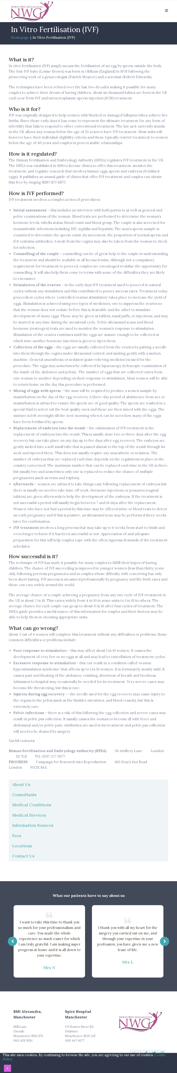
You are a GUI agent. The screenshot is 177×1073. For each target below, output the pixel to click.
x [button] (7, 1068)
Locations (22, 845)
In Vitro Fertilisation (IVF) (53, 37)
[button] (164, 941)
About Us (21, 784)
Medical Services (29, 815)
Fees (16, 835)
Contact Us (23, 856)
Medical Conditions (31, 804)
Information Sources (32, 825)
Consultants (24, 794)
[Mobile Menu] (166, 10)
